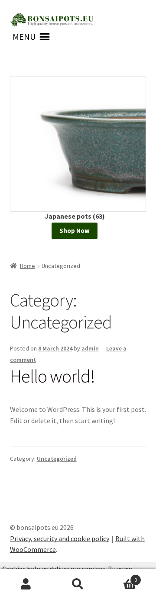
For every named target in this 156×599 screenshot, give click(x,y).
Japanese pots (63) (75, 216)
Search (78, 584)
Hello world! (52, 376)
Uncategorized (57, 458)
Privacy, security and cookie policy (59, 538)
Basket (120, 576)
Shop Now (74, 230)
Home (27, 266)
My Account (26, 584)
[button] (24, 36)
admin (90, 348)
